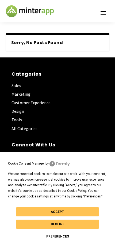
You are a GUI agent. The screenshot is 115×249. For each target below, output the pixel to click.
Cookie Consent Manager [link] (26, 163)
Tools (16, 119)
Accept (57, 212)
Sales (16, 85)
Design (17, 111)
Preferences (57, 236)
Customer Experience (31, 102)
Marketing (20, 94)
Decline (57, 224)
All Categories (24, 128)
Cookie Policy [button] (76, 191)
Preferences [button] (92, 196)
